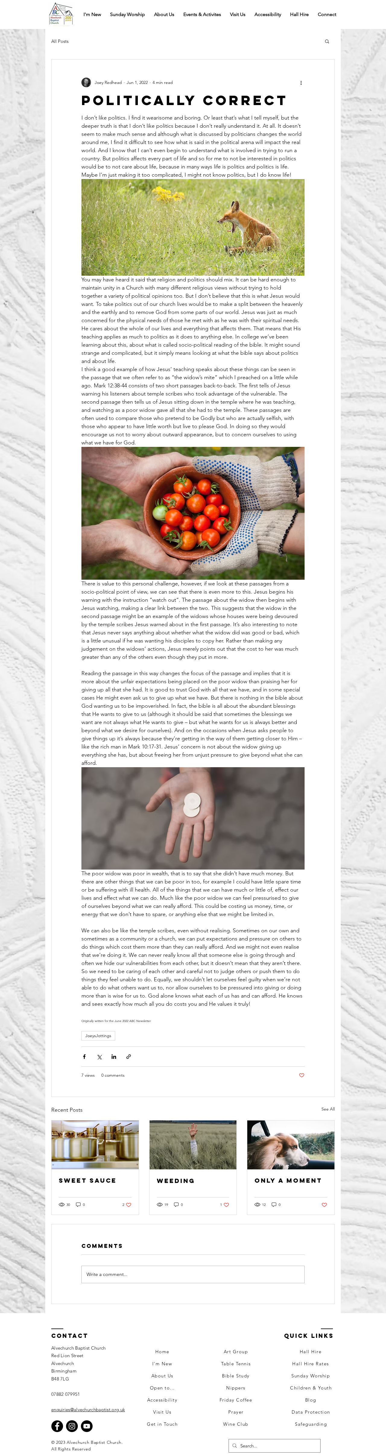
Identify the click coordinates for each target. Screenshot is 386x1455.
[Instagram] (72, 1426)
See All (328, 1109)
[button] (327, 14)
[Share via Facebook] (84, 1056)
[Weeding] (193, 1144)
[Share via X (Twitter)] (99, 1056)
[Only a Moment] (290, 1144)
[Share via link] (128, 1056)
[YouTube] (87, 1426)
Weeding (176, 1180)
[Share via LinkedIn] (114, 1056)
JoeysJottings (98, 1035)
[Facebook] (57, 1426)
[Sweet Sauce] (95, 1144)
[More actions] (301, 82)
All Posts (59, 41)
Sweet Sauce (88, 1180)
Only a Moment (288, 1180)
